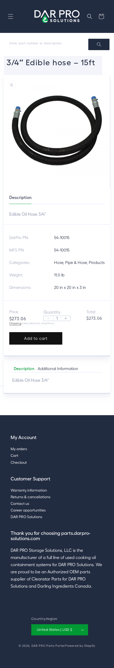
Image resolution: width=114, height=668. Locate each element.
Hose (58, 262)
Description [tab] (24, 368)
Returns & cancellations (30, 497)
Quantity (51, 312)
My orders (19, 449)
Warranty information (29, 490)
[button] (10, 16)
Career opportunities (28, 510)
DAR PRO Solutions (26, 517)
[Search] (98, 44)
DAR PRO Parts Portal (48, 645)
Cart (14, 455)
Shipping (15, 323)
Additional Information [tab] (58, 368)
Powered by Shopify (80, 645)
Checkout (19, 462)
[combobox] (57, 44)
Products (97, 262)
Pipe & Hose (76, 262)
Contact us (20, 503)
